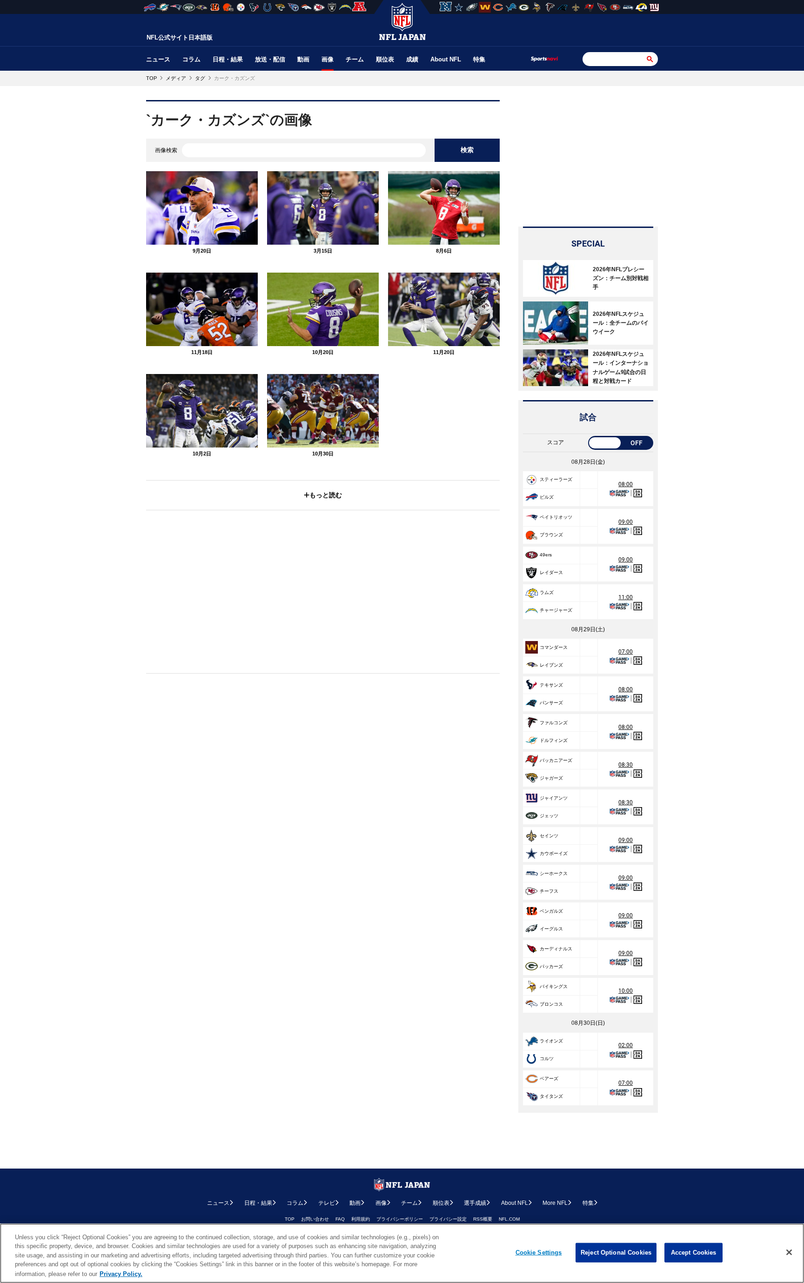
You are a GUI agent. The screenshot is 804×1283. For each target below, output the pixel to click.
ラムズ (547, 592)
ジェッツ (549, 815)
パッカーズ (551, 966)
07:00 (625, 651)
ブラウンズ (551, 534)
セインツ (549, 835)
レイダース (551, 572)
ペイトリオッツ (556, 517)
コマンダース (554, 647)
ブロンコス (551, 1004)
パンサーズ (551, 702)
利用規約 (360, 1219)
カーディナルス (556, 948)
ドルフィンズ (554, 740)
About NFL (445, 59)
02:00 (625, 1045)
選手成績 (475, 1203)
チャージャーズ (556, 610)
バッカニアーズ (556, 760)
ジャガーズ (551, 778)
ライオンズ (551, 1040)
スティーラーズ (556, 479)
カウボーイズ (554, 853)
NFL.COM (509, 1219)
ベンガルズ (551, 911)
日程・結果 (228, 59)
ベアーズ (549, 1078)
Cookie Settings (539, 1252)
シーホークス (554, 873)
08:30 (625, 765)
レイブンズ (551, 665)
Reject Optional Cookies (616, 1252)
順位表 (385, 59)
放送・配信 (270, 59)
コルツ (547, 1058)
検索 (467, 150)
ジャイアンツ (554, 798)
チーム (355, 59)
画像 (328, 59)
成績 (412, 59)
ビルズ (547, 497)
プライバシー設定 (448, 1219)
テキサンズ (551, 685)
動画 (303, 59)
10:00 (625, 991)
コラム (191, 59)
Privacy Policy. (121, 1273)
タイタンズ (551, 1096)
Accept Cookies (694, 1252)
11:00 (625, 597)
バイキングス (554, 986)
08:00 (625, 484)
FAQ (340, 1219)
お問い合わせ (315, 1219)
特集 (479, 59)
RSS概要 (482, 1219)
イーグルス (551, 928)
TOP (290, 1219)
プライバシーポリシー (399, 1219)
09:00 (625, 522)
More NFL (555, 1203)
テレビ (326, 1203)
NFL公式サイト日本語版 (180, 37)
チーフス (549, 891)
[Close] (789, 1252)
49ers (546, 554)
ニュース (158, 59)
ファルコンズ (554, 722)
